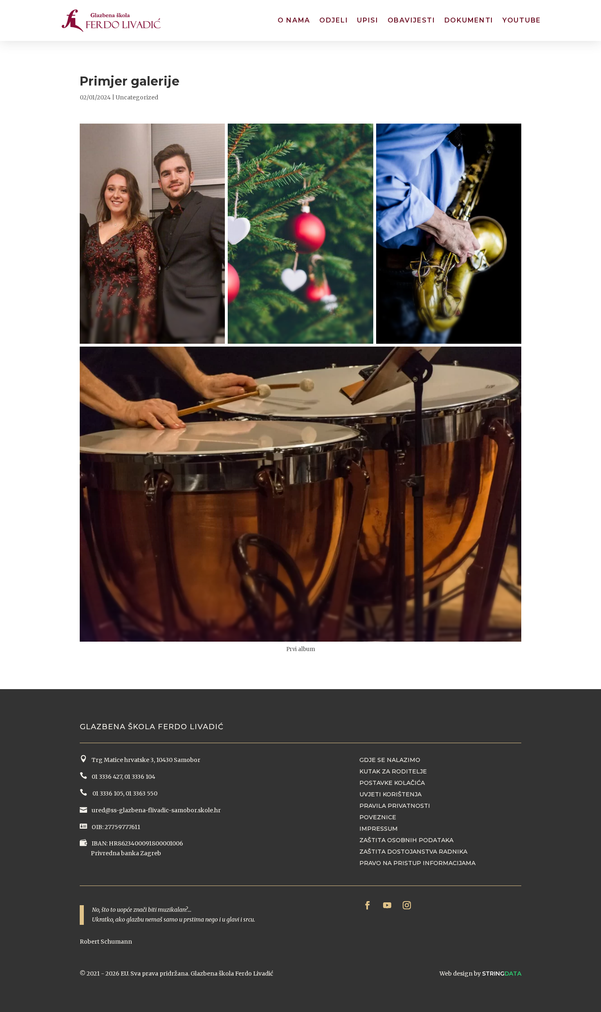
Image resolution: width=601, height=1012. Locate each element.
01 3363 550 (141, 793)
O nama (294, 20)
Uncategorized (137, 97)
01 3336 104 (139, 776)
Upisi (368, 20)
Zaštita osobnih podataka (406, 840)
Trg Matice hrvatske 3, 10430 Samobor (144, 760)
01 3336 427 (105, 776)
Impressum (378, 828)
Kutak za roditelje (393, 771)
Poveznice (377, 817)
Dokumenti (468, 20)
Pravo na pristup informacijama (417, 863)
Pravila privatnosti (394, 805)
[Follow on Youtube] (387, 905)
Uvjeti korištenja (390, 794)
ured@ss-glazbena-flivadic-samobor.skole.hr (155, 810)
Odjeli (333, 20)
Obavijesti (411, 20)
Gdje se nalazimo (389, 760)
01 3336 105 (107, 793)
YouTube (521, 20)
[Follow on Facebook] (367, 905)
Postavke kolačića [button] (392, 783)
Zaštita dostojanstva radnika (413, 851)
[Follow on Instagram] (407, 905)
